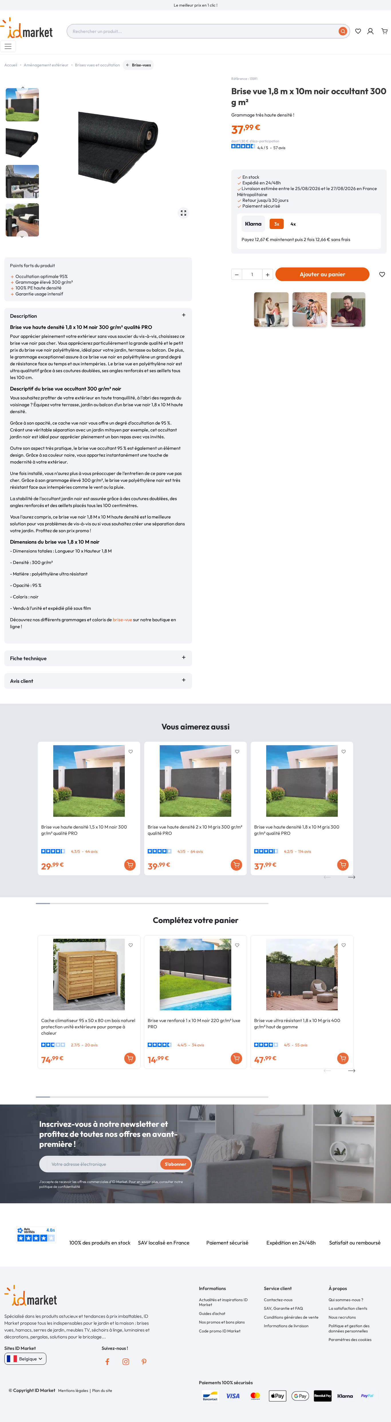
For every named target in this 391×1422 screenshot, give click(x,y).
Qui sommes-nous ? (346, 1299)
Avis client (22, 681)
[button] (371, 31)
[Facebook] (107, 1362)
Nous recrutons (342, 1317)
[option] (195, 5)
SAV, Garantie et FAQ (283, 1308)
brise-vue (122, 619)
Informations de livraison (286, 1325)
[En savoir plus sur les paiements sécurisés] (210, 1395)
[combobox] (208, 31)
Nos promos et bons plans (222, 1322)
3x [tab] (276, 224)
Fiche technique (28, 658)
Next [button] (22, 236)
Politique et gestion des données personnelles (349, 1328)
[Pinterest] (144, 1362)
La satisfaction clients (348, 1308)
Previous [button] (22, 88)
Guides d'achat (212, 1313)
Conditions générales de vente (291, 1317)
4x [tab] (293, 224)
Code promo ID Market (219, 1331)
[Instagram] (125, 1362)
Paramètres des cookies (350, 1339)
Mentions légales (73, 1390)
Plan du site (102, 1390)
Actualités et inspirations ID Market (223, 1302)
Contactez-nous (278, 1299)
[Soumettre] (343, 31)
